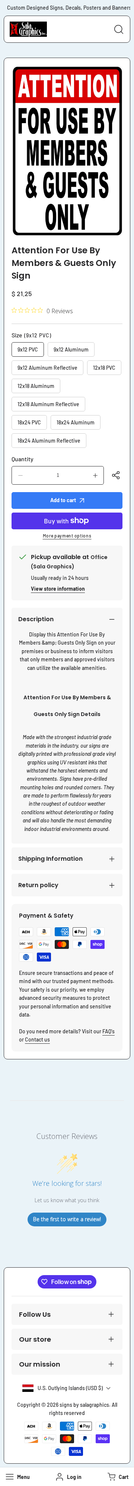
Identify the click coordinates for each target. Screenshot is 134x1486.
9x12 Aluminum (71, 349)
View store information (58, 588)
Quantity (23, 458)
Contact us (37, 1039)
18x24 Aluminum (76, 422)
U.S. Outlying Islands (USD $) (70, 1388)
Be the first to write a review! (67, 1219)
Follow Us (35, 1314)
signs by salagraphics (84, 1405)
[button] (117, 1477)
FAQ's (108, 1031)
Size (31, 334)
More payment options (67, 535)
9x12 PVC (27, 349)
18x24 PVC (29, 422)
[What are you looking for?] (118, 29)
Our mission (39, 1364)
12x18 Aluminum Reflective (48, 404)
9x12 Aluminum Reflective (47, 368)
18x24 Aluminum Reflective (48, 440)
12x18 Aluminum (35, 386)
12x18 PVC (104, 368)
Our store (35, 1339)
